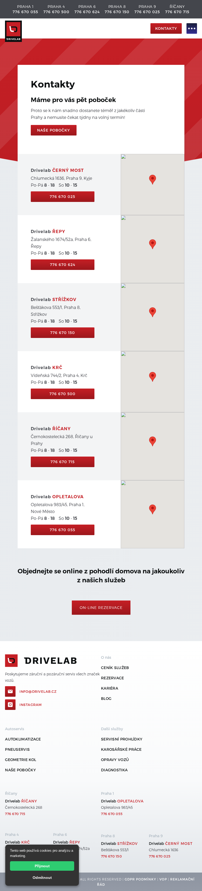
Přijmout (42, 866)
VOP (163, 879)
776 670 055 (25, 11)
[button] (189, 28)
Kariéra (109, 688)
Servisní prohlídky (121, 739)
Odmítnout (42, 877)
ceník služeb (115, 667)
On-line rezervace (101, 607)
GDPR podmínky (140, 879)
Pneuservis (17, 749)
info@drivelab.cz (38, 691)
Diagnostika (114, 770)
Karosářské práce (121, 749)
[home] (76, 29)
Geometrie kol (20, 759)
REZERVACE (112, 678)
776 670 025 (147, 11)
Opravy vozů (115, 759)
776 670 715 (177, 11)
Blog (106, 698)
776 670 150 (117, 11)
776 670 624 (87, 11)
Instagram (30, 705)
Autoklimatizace (23, 739)
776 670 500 (56, 11)
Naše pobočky (20, 770)
